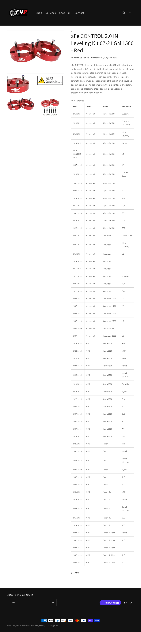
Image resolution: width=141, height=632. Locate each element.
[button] (124, 13)
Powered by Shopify (38, 626)
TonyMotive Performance (21, 626)
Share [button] (76, 572)
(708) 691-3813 (110, 57)
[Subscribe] (53, 602)
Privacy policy (53, 626)
